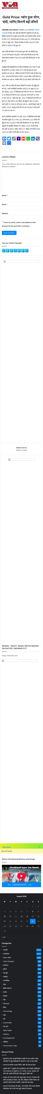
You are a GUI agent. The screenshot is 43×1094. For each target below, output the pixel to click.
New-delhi (7, 958)
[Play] (5, 885)
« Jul (3, 937)
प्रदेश (5, 992)
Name (5, 195)
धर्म (4, 1019)
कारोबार (5, 977)
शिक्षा (4, 1007)
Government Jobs (10, 1046)
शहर (4, 1015)
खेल (4, 1000)
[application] (21, 876)
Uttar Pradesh (8, 961)
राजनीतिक (6, 980)
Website (5, 213)
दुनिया (5, 969)
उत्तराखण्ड (6, 954)
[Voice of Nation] (10, 5)
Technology (7, 1011)
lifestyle (6, 1003)
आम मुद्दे (5, 973)
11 (10, 916)
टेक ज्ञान (5, 1026)
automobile (7, 1023)
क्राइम (5, 996)
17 (4, 921)
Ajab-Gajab (7, 1030)
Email (4, 204)
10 (4, 916)
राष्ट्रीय (5, 950)
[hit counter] (15, 252)
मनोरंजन (5, 965)
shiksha (6, 1034)
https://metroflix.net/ (10, 656)
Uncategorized (8, 1038)
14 (27, 916)
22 (33, 921)
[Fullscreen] (38, 885)
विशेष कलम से (7, 988)
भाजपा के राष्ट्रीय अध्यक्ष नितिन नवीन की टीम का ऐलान (19, 1065)
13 (21, 916)
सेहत (4, 984)
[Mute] (34, 885)
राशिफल (5, 1042)
